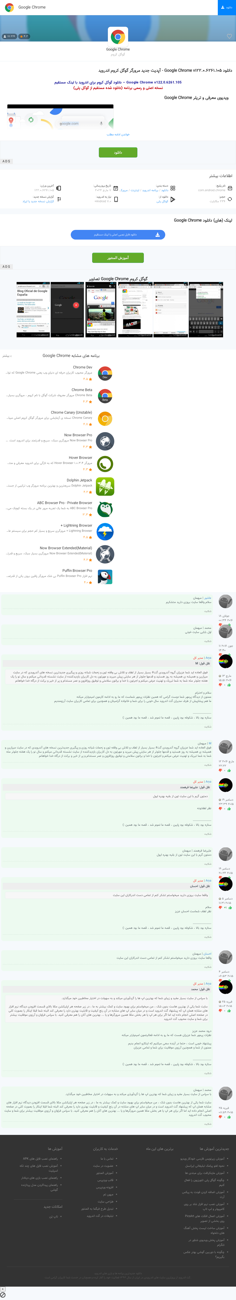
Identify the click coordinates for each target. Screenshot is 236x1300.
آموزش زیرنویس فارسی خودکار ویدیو (202, 1159)
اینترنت (135, 190)
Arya (208, 658)
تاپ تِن (53, 1216)
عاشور (207, 598)
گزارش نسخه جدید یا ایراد (38, 201)
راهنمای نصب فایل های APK (40, 1159)
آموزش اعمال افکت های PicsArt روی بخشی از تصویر (204, 1218)
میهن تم (108, 1194)
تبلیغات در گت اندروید (100, 1216)
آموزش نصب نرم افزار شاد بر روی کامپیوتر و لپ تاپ (204, 1206)
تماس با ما (107, 1159)
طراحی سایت (105, 1201)
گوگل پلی (162, 201)
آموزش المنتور (118, 258)
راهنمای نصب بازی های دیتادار (39, 1178)
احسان (207, 954)
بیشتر (5, 356)
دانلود (118, 152)
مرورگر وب (121, 190)
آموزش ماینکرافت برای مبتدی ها (204, 1173)
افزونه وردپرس (104, 1187)
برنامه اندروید (150, 190)
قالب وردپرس (105, 1180)
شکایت (207, 611)
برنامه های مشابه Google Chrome (71, 356)
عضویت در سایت (103, 1166)
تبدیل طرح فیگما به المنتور (97, 1209)
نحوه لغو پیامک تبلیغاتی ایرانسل (204, 1166)
